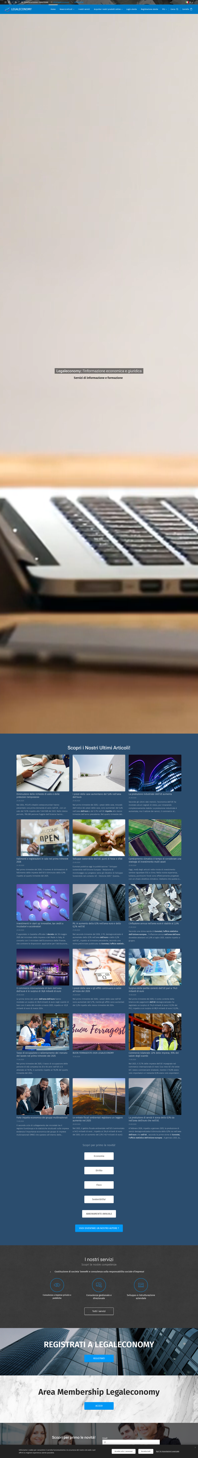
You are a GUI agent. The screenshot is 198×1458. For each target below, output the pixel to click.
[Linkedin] (8, 2)
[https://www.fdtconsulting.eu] (12, 2)
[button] (174, 9)
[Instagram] (5, 2)
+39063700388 (78, 2)
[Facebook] (15, 2)
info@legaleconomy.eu (61, 2)
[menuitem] (53, 9)
